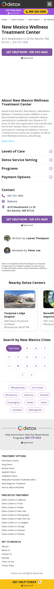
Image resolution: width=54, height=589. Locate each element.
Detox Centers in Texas (12, 503)
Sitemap (5, 558)
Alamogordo (35, 409)
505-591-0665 (27, 52)
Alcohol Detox (8, 468)
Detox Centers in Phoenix (13, 534)
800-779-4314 (33, 437)
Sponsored (15, 13)
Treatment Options (14, 456)
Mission (5, 546)
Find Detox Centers (10, 460)
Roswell (44, 394)
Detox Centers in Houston (13, 530)
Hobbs (30, 402)
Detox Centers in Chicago (13, 526)
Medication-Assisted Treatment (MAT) (19, 479)
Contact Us (7, 554)
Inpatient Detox (9, 472)
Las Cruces (37, 387)
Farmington (13, 402)
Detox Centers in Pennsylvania (15, 515)
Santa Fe (29, 394)
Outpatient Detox (9, 476)
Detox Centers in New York (14, 511)
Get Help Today (24, 582)
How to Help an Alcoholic (13, 487)
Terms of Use (8, 561)
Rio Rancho (11, 394)
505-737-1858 (20, 42)
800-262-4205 (37, 11)
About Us (6, 550)
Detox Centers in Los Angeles (15, 522)
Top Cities (13, 348)
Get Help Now (13, 10)
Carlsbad (17, 409)
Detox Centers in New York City (16, 518)
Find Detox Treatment (15, 495)
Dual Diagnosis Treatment (13, 483)
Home (4, 19)
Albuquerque (18, 387)
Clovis (44, 402)
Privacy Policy (8, 565)
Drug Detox (7, 464)
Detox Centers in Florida (12, 507)
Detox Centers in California (14, 499)
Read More (8, 141)
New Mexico (34, 19)
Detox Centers (17, 19)
